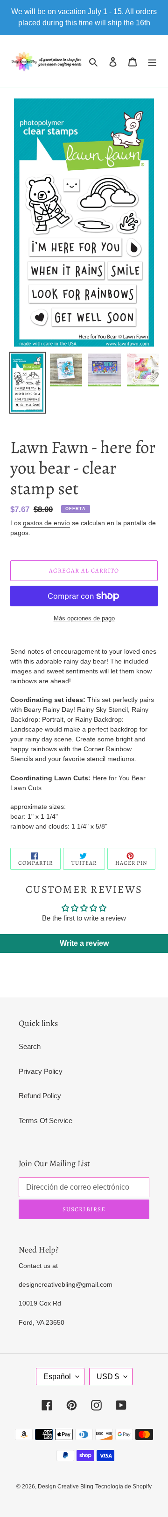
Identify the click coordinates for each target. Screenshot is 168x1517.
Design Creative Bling (65, 1486)
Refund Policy (40, 1096)
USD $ (108, 1377)
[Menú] (152, 62)
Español (57, 1377)
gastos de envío (46, 523)
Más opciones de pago (84, 618)
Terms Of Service (45, 1121)
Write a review (84, 943)
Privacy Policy (41, 1071)
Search (30, 1046)
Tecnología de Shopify (123, 1486)
